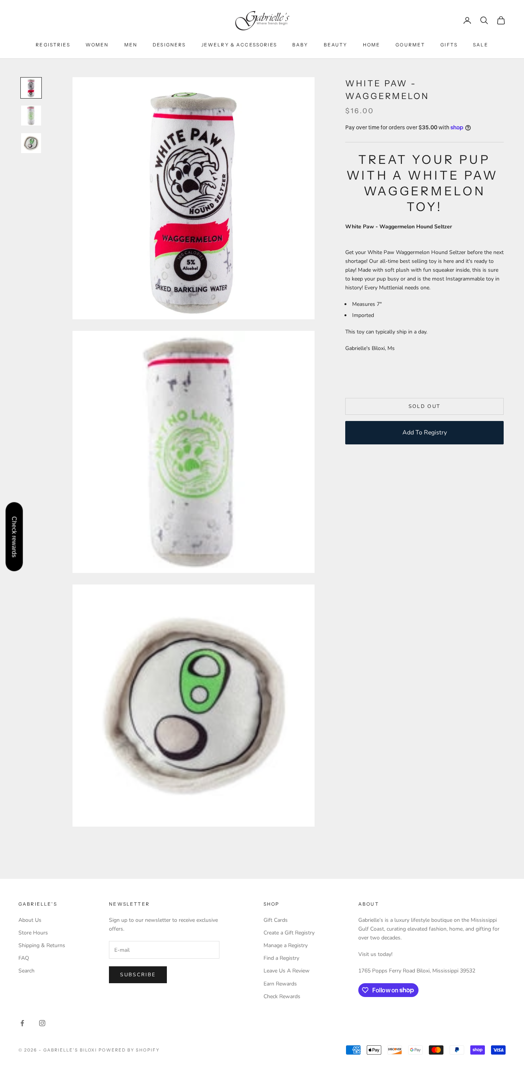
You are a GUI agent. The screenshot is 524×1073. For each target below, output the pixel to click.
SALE (480, 45)
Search (26, 970)
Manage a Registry (286, 945)
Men (130, 45)
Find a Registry (281, 958)
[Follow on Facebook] (22, 1023)
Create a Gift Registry (289, 932)
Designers (169, 45)
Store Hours (33, 932)
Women (97, 45)
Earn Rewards (280, 983)
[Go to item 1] (31, 88)
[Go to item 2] (31, 115)
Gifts (449, 45)
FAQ (23, 958)
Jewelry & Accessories (239, 45)
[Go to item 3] (31, 143)
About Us (29, 920)
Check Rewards (282, 996)
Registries (53, 45)
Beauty (336, 45)
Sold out (425, 406)
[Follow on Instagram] (42, 1023)
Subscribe (138, 974)
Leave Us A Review (287, 970)
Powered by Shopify (129, 1050)
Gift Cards (276, 920)
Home (372, 45)
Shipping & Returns (41, 945)
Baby (300, 45)
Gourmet (410, 45)
